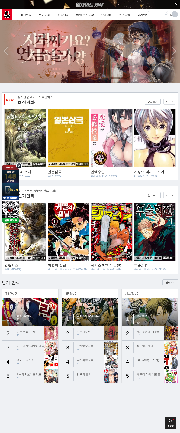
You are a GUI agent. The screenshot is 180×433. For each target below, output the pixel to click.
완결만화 (63, 14)
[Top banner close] (176, 3)
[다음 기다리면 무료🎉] (172, 195)
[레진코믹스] (7, 14)
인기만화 (44, 14)
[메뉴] (174, 14)
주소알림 (124, 14)
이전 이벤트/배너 (5, 50)
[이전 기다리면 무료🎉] (166, 195)
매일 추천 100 (85, 14)
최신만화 (26, 14)
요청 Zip (106, 14)
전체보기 (153, 101)
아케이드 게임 (146, 14)
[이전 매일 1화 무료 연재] (166, 102)
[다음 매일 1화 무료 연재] (172, 102)
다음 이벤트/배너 (174, 50)
